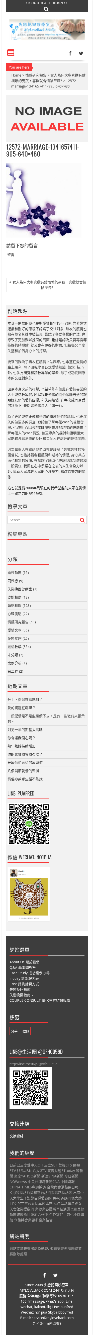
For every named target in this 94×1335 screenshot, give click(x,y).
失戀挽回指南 (20, 989)
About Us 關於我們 (25, 962)
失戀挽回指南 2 (22, 994)
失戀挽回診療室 (20, 589)
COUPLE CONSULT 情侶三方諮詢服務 (40, 1000)
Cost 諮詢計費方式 (24, 983)
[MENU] (11, 52)
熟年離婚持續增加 (22, 746)
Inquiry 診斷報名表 (24, 978)
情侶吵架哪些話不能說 (25, 779)
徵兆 (26, 1031)
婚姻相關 (15, 605)
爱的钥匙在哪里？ (22, 707)
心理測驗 (15, 613)
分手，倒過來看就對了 (25, 699)
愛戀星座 (15, 638)
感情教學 (15, 646)
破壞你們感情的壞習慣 (25, 762)
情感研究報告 (35, 75)
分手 (14, 1031)
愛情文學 (15, 630)
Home (16, 75)
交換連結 (17, 1136)
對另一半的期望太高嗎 (25, 729)
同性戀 (13, 580)
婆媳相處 (15, 597)
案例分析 (15, 663)
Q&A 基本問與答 (23, 967)
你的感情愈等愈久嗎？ (25, 754)
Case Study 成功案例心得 (30, 973)
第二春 (13, 671)
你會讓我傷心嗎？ (22, 737)
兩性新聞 (15, 572)
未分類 (13, 654)
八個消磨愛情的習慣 (23, 770)
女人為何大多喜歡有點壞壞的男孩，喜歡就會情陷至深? (49, 285)
